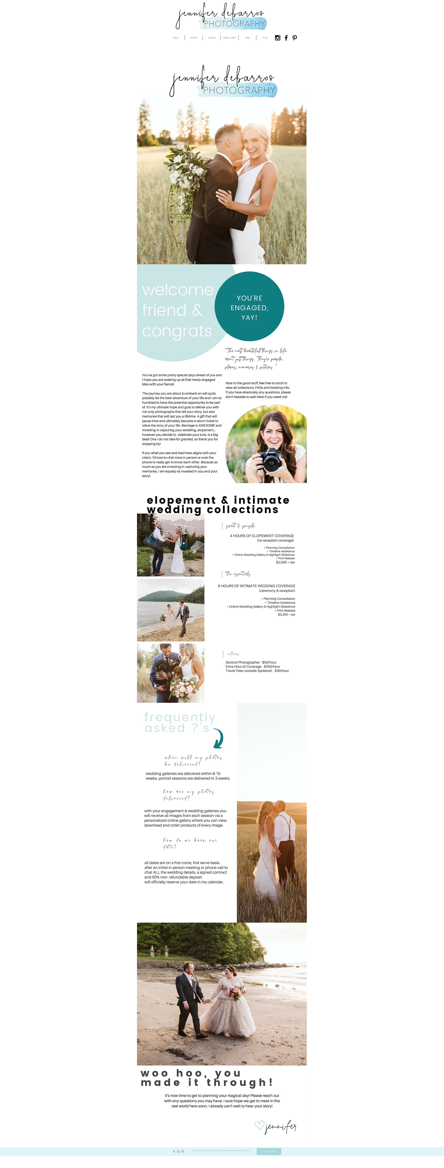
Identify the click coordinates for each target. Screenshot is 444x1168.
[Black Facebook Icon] (286, 37)
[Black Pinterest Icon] (294, 37)
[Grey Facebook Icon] (174, 1152)
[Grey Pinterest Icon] (183, 1152)
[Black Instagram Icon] (277, 37)
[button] (176, 37)
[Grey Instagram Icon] (178, 1152)
